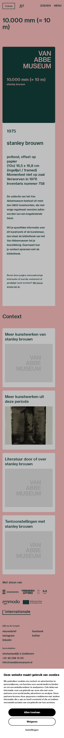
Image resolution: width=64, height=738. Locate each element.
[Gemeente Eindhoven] (10, 592)
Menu (58, 6)
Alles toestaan (32, 712)
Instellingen (32, 729)
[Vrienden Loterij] (27, 592)
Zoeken (45, 6)
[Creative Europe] (34, 602)
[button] (28, 85)
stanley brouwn (25, 143)
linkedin (6, 640)
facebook (37, 631)
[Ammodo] (11, 602)
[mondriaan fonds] (45, 592)
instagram (8, 635)
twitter (36, 635)
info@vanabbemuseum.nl (17, 662)
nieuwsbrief (9, 631)
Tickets (8, 6)
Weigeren (32, 721)
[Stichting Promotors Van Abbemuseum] (38, 592)
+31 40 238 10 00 (13, 658)
